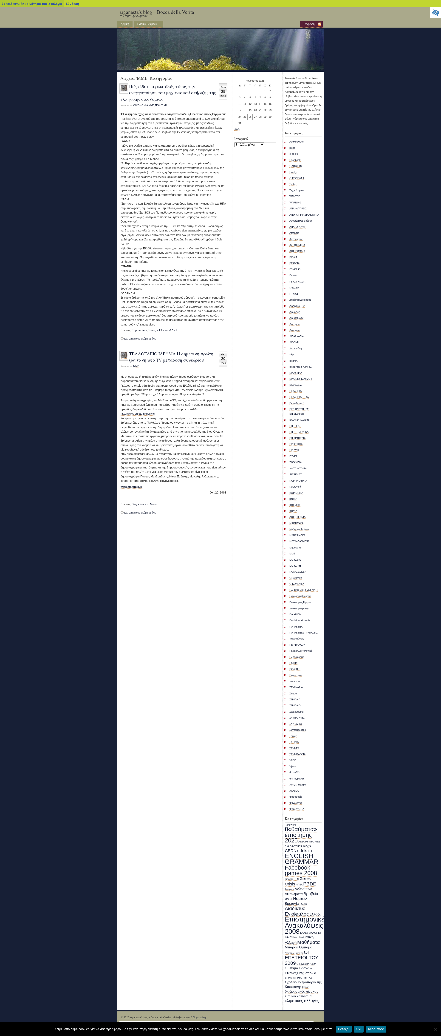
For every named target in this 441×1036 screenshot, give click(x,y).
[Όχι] (435, 1029)
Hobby (293, 172)
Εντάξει (343, 1029)
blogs (292, 147)
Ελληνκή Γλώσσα (299, 419)
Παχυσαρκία (306, 973)
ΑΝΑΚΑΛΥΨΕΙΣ (298, 208)
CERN (291, 850)
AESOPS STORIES (309, 841)
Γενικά (293, 275)
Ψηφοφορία (295, 796)
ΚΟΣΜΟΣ (294, 505)
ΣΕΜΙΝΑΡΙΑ (296, 687)
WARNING (295, 202)
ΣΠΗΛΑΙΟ (295, 705)
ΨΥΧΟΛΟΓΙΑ (296, 809)
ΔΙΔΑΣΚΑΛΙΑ (296, 336)
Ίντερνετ (289, 889)
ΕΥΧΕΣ (293, 456)
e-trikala (304, 850)
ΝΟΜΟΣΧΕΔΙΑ (297, 571)
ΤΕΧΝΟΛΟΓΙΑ (297, 754)
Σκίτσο (293, 693)
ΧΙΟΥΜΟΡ (295, 790)
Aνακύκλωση (296, 141)
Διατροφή (294, 330)
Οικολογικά (295, 578)
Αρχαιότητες (295, 239)
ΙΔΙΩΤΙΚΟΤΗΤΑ (298, 468)
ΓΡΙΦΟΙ (293, 293)
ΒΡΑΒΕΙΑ (294, 263)
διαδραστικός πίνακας (301, 991)
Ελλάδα (315, 914)
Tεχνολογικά (296, 190)
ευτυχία (290, 996)
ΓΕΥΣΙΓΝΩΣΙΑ (297, 281)
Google (289, 879)
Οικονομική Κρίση (306, 963)
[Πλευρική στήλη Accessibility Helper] (435, 12)
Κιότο (295, 937)
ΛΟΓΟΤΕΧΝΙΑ (297, 517)
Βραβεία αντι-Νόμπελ (301, 896)
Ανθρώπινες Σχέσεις (300, 220)
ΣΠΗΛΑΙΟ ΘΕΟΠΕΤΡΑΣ (298, 977)
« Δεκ (237, 129)
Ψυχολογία (295, 803)
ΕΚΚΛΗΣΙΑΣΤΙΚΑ (299, 397)
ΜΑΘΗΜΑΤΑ (296, 523)
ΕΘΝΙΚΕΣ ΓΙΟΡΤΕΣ (300, 366)
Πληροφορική (296, 657)
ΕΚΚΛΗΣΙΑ (295, 391)
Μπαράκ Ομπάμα (298, 947)
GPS (296, 879)
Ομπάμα (291, 968)
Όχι (358, 1029)
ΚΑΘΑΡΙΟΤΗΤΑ (298, 480)
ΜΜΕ (151, 105)
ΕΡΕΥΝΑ (294, 450)
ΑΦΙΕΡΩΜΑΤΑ (297, 251)
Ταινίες (293, 736)
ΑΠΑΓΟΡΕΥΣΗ (297, 226)
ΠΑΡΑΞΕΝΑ (295, 626)
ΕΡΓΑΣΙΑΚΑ (295, 444)
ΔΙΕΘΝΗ (294, 342)
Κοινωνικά (295, 486)
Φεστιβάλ (294, 772)
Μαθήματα (308, 942)
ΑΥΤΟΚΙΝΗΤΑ (297, 245)
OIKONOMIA (140, 105)
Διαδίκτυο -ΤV (297, 306)
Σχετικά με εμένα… (148, 24)
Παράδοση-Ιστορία (299, 620)
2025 (291, 840)
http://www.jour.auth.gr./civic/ (138, 413)
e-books (294, 153)
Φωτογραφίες (296, 778)
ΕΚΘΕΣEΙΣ (295, 384)
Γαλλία (303, 903)
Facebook (295, 160)
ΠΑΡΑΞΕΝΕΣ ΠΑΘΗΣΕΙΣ (303, 632)
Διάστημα (294, 324)
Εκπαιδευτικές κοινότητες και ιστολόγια (32, 4)
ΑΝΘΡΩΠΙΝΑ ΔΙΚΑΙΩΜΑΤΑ (304, 214)
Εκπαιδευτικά (296, 403)
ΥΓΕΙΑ (292, 760)
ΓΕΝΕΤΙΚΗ (295, 269)
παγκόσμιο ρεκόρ (299, 608)
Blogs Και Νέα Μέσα (144, 504)
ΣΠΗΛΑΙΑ (294, 699)
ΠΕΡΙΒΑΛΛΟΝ (297, 644)
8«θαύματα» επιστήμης (301, 832)
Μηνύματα (295, 547)
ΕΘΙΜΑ (293, 360)
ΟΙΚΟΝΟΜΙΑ (296, 583)
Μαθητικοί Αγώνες (299, 529)
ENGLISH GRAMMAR (301, 858)
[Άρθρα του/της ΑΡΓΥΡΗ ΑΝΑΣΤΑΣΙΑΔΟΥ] (124, 89)
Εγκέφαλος (297, 913)
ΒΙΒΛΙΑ (293, 257)
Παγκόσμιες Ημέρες (300, 602)
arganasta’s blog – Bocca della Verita (156, 12)
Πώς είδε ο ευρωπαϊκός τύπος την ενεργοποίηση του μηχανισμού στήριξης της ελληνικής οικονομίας (168, 92)
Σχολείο (291, 982)
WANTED (294, 196)
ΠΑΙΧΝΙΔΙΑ (295, 614)
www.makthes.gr (131, 486)
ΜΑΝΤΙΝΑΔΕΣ (297, 535)
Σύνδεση (72, 4)
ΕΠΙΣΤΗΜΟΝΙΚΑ (298, 432)
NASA (299, 884)
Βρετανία (292, 903)
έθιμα (292, 354)
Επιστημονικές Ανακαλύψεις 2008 (306, 925)
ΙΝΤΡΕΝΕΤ (295, 474)
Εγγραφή (309, 24)
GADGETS (295, 166)
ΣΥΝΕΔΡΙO (295, 723)
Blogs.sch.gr (200, 1017)
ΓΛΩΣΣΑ (294, 287)
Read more (376, 1029)
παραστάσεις (296, 638)
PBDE (309, 883)
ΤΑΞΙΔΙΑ (294, 742)
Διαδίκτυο (295, 908)
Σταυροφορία (296, 711)
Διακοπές (294, 312)
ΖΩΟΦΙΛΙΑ (295, 462)
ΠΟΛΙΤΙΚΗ (161, 105)
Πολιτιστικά (295, 675)
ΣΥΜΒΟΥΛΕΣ (297, 717)
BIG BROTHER (293, 846)
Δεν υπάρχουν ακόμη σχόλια (140, 338)
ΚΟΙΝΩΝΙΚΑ (296, 492)
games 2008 (301, 873)
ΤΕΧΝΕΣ (294, 748)
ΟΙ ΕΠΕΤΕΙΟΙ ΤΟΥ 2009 (301, 958)
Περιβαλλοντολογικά (300, 650)
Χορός (305, 987)
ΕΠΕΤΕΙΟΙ (295, 426)
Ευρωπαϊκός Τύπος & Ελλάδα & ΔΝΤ (154, 330)
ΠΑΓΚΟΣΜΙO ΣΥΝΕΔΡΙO (303, 590)
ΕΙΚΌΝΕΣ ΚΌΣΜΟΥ (300, 378)
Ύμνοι (292, 766)
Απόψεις (294, 232)
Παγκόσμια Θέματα (300, 596)
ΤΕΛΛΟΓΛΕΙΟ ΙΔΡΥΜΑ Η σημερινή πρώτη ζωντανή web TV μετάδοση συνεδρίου (171, 357)
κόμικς (293, 498)
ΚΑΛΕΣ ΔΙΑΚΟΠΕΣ (310, 932)
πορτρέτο (294, 681)
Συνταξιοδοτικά (297, 729)
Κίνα (288, 937)
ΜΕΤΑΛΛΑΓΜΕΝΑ (299, 541)
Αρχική (125, 24)
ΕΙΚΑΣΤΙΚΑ (295, 372)
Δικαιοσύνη (295, 348)
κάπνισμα (304, 996)
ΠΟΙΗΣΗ (294, 663)
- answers (290, 824)
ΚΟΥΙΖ (293, 511)
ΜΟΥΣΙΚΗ (295, 565)
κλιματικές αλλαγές (302, 1001)
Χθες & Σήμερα (297, 784)
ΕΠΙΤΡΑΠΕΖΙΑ (297, 438)
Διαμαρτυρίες (296, 318)
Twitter (293, 184)
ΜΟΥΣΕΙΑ (295, 559)
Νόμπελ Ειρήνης (294, 953)
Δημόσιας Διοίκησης (300, 299)
